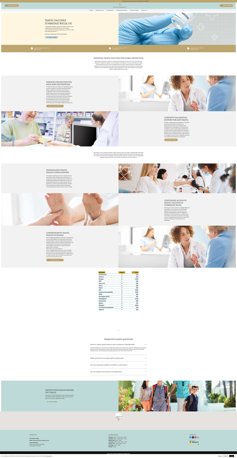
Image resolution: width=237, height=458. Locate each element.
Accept (231, 456)
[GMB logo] (198, 437)
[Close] (235, 456)
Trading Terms (127, 453)
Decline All (225, 456)
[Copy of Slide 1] (119, 330)
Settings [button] (219, 456)
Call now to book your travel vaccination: (56, 34)
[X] (193, 437)
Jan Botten (119, 327)
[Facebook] (190, 437)
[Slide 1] (117, 330)
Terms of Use (109, 453)
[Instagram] (195, 437)
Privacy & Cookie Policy (118, 453)
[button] (12, 5)
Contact (52, 250)
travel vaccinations (55, 237)
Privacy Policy (48, 456)
